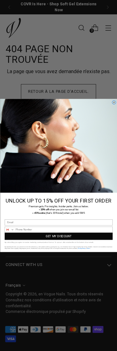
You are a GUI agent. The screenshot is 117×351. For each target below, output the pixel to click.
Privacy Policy (81, 248)
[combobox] (9, 230)
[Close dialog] (114, 102)
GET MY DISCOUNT (58, 236)
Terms (88, 248)
